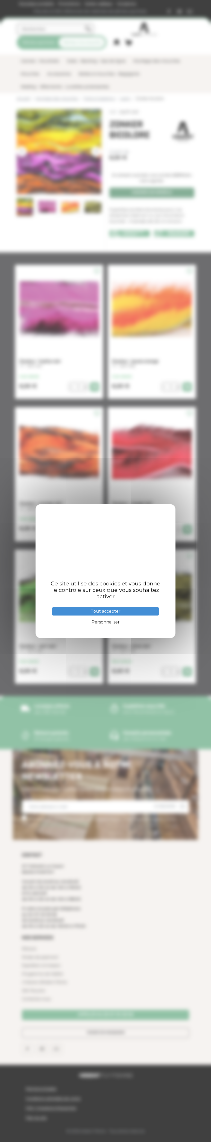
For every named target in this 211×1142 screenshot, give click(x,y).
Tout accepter (105, 611)
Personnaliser (106, 622)
